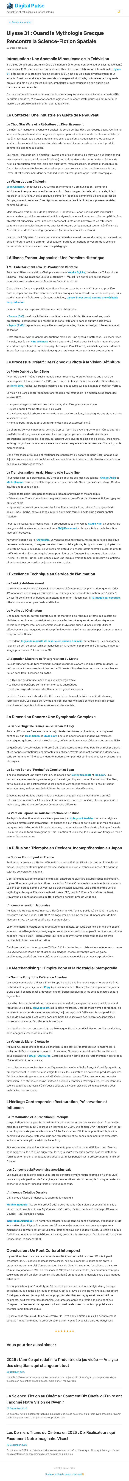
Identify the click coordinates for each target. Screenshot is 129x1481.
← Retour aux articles (20, 22)
